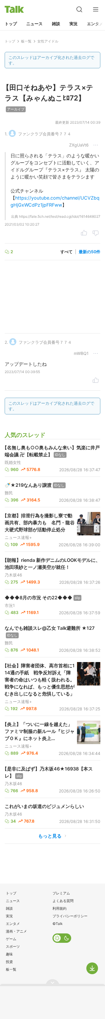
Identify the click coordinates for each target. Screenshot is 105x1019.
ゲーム (11, 939)
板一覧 (11, 969)
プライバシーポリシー (70, 916)
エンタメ (13, 923)
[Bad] (95, 234)
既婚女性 (13, 462)
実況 (73, 23)
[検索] (79, 9)
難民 (9, 493)
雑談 (56, 23)
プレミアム (61, 893)
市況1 (10, 605)
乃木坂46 (13, 575)
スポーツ (13, 946)
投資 (9, 962)
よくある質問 (63, 901)
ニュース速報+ (18, 537)
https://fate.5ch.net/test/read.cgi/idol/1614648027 (59, 216)
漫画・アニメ (16, 931)
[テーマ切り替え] (61, 938)
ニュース (34, 23)
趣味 (9, 954)
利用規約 (59, 908)
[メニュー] (95, 9)
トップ (11, 23)
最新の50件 (89, 251)
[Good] (84, 234)
